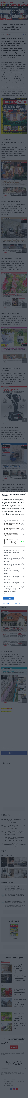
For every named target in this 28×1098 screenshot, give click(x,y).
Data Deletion (6, 603)
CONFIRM (8, 598)
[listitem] (14, 521)
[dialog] (14, 549)
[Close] (25, 494)
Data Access (14, 603)
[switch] (22, 524)
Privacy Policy (22, 603)
